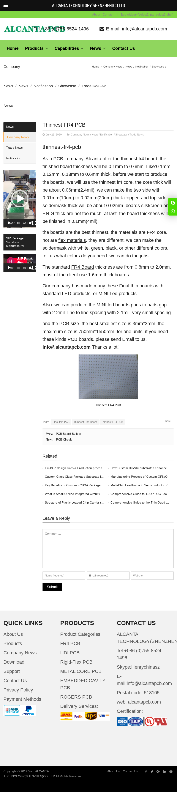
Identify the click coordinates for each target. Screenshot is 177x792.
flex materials (72, 240)
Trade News (99, 86)
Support (11, 671)
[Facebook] (146, 771)
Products (12, 643)
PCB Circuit (64, 439)
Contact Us (15, 680)
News (23, 86)
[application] (19, 199)
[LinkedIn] (164, 771)
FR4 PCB (70, 643)
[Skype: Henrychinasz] (172, 202)
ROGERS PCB (76, 697)
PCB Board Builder (68, 433)
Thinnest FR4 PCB (64, 125)
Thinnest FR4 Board (85, 422)
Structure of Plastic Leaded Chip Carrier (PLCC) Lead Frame (86, 502)
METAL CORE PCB (81, 671)
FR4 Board (82, 267)
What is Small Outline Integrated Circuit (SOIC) (77, 494)
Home (95, 66)
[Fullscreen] (34, 223)
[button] (19, 198)
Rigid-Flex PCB (76, 662)
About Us (13, 634)
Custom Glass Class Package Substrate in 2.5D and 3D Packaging (90, 476)
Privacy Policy (18, 690)
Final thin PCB (61, 422)
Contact (108, 14)
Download (13, 662)
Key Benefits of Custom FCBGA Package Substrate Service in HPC (90, 485)
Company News (112, 66)
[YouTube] (171, 771)
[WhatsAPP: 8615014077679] (172, 211)
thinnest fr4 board (138, 158)
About (96, 14)
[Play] (9, 223)
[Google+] (158, 771)
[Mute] (31, 223)
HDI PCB (70, 652)
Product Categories (80, 634)
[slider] (18, 223)
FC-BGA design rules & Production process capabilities (82, 468)
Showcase (67, 86)
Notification (43, 86)
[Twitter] (152, 771)
